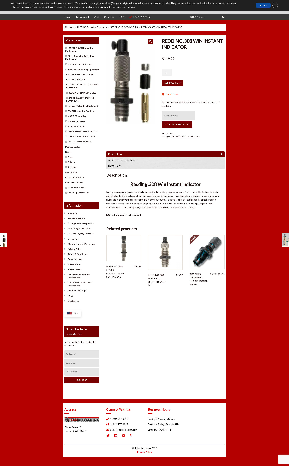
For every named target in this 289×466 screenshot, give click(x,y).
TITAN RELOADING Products (82, 131)
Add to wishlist (173, 83)
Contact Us (73, 301)
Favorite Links (75, 259)
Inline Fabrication (76, 126)
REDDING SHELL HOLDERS (79, 74)
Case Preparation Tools (79, 141)
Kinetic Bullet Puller (75, 177)
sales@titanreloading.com (123, 429)
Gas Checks (71, 172)
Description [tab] (115, 154)
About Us (72, 213)
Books (68, 152)
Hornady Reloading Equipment (83, 106)
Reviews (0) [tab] (115, 165)
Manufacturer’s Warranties (81, 244)
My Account (82, 17)
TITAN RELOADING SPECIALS (80, 136)
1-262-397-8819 (141, 17)
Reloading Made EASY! (79, 228)
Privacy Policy (75, 249)
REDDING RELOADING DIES (124, 27)
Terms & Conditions (78, 254)
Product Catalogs (77, 290)
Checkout (109, 17)
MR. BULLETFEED (76, 121)
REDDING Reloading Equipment (92, 27)
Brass (70, 157)
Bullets (71, 162)
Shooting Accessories (78, 192)
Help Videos (74, 264)
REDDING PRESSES (75, 79)
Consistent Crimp (74, 182)
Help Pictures (74, 269)
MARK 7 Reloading (77, 116)
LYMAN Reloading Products (81, 111)
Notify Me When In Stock (177, 124)
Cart (96, 17)
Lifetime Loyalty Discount (81, 233)
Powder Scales (72, 146)
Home (67, 17)
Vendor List (73, 238)
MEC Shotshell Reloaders (80, 64)
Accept (263, 5)
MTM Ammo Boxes (77, 187)
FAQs (122, 17)
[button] (150, 41)
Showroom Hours (76, 218)
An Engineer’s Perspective (81, 223)
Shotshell (72, 167)
